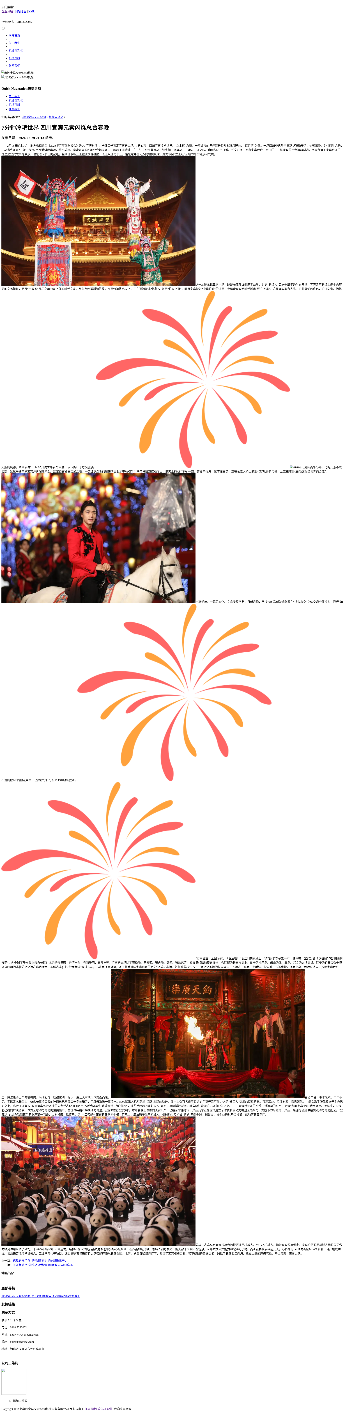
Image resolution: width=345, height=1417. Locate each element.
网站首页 (14, 35)
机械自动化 (16, 50)
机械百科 (14, 58)
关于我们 (14, 43)
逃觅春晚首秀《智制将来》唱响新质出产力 (40, 1260)
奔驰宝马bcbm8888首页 (16, 1296)
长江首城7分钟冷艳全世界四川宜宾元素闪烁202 (43, 1265)
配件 (110, 1409)
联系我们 (14, 65)
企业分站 (7, 11)
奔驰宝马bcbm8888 (34, 117)
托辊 (87, 1409)
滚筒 (94, 1409)
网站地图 (20, 11)
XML (31, 11)
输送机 (102, 1409)
